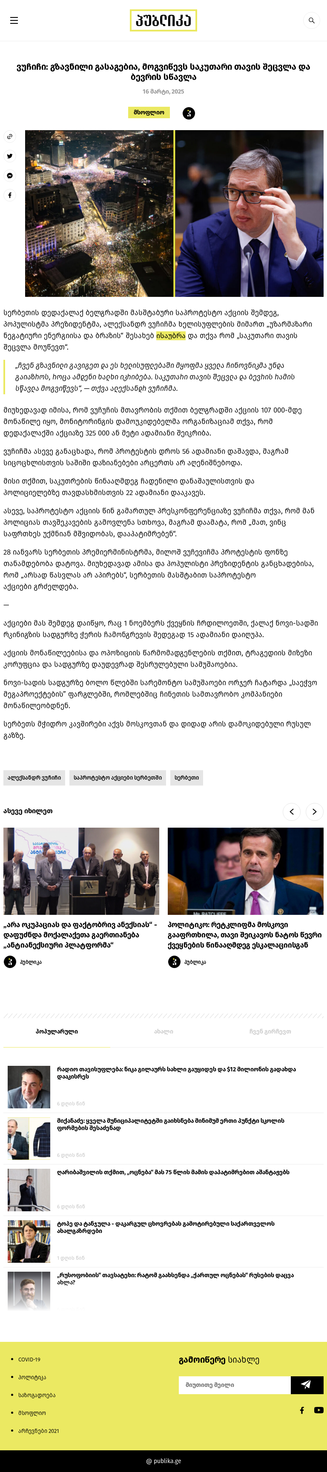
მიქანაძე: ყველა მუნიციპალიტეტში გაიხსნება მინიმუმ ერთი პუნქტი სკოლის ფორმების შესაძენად (170, 1124)
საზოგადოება (37, 1395)
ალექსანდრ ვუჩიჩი (34, 777)
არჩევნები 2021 (38, 1431)
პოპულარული (57, 1031)
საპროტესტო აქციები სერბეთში (118, 777)
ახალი (163, 1031)
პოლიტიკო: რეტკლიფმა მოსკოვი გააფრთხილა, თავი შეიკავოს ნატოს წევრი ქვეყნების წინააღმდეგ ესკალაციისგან (245, 935)
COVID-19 (29, 1359)
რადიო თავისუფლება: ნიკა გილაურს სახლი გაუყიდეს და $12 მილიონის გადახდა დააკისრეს (176, 1073)
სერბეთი (187, 777)
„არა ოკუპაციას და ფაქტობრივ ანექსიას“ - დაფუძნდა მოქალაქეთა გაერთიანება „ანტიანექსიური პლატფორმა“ (80, 935)
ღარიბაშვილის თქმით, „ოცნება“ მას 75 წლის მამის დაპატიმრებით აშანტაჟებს (173, 1172)
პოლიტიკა (32, 1377)
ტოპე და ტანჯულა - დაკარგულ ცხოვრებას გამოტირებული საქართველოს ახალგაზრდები (166, 1227)
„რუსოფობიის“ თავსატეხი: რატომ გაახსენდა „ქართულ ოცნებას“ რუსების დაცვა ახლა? (175, 1279)
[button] (311, 20)
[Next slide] (315, 812)
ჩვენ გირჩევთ (270, 1031)
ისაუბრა (171, 335)
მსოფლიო (149, 112)
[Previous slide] (292, 812)
